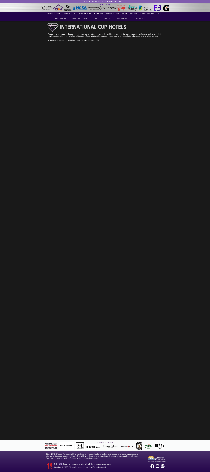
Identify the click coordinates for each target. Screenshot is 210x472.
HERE (60, 464)
